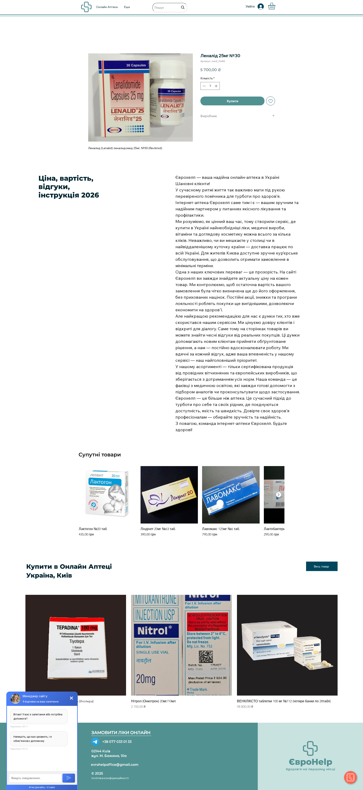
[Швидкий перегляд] (107, 495)
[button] (276, 6)
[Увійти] (263, 6)
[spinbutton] (210, 86)
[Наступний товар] (278, 494)
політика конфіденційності (110, 778)
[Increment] (216, 86)
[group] (181, 504)
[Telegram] (95, 742)
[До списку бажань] (270, 101)
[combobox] (170, 7)
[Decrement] (203, 86)
